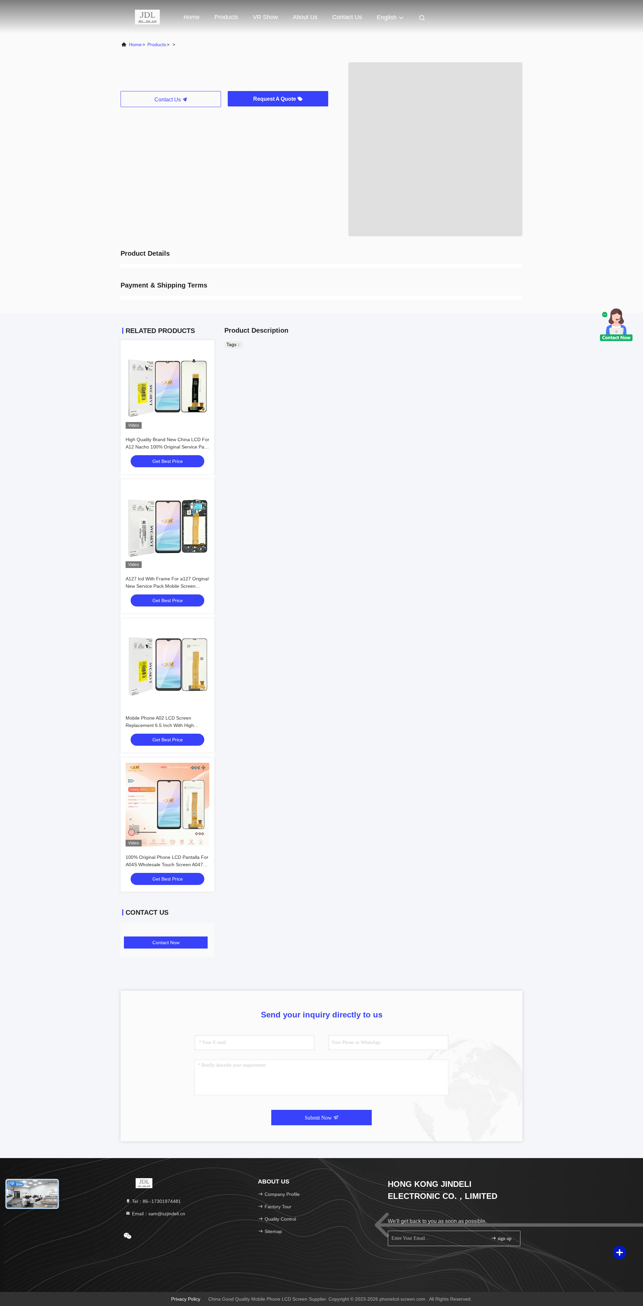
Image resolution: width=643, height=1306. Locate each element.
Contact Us (347, 17)
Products (226, 17)
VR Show (265, 17)
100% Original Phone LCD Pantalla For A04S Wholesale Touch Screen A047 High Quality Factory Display (167, 864)
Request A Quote (275, 99)
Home (192, 17)
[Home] (147, 16)
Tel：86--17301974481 (156, 1201)
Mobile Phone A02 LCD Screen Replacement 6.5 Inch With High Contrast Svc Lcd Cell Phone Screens (165, 725)
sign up (503, 1238)
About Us (305, 17)
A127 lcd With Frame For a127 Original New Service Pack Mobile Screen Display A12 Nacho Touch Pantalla (167, 586)
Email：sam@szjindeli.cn (158, 1213)
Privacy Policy (185, 1299)
